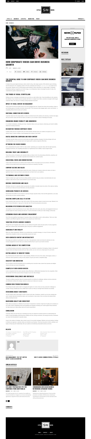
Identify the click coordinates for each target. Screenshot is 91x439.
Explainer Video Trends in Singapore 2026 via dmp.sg (72, 99)
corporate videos (44, 85)
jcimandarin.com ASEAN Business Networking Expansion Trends (43, 388)
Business (11, 23)
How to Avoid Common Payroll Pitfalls (46, 357)
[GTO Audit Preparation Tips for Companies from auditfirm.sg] (18, 377)
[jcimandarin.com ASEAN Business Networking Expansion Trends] (45, 377)
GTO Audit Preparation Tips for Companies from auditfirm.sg (16, 388)
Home (7, 23)
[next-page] (9, 401)
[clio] (7, 68)
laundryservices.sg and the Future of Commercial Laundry (72, 84)
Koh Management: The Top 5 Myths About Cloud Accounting (16, 358)
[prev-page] (6, 401)
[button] (77, 1)
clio (10, 68)
